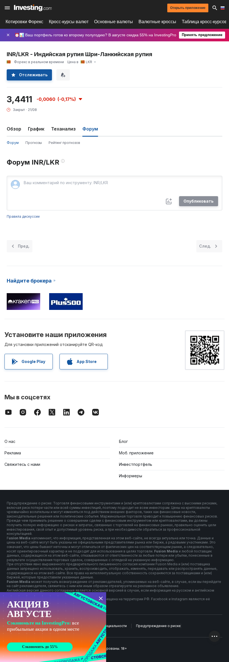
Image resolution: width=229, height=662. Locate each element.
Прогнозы (33, 143)
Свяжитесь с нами (22, 464)
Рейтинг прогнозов (64, 143)
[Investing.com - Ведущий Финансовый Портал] (33, 7)
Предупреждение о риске (158, 626)
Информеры (130, 475)
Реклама (12, 452)
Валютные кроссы (157, 21)
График (36, 129)
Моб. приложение (136, 452)
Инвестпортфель (135, 464)
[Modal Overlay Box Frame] (53, 627)
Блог (123, 441)
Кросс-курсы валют (69, 21)
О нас (9, 441)
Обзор (14, 129)
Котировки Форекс (24, 21)
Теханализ (63, 129)
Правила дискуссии (23, 216)
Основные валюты (113, 21)
